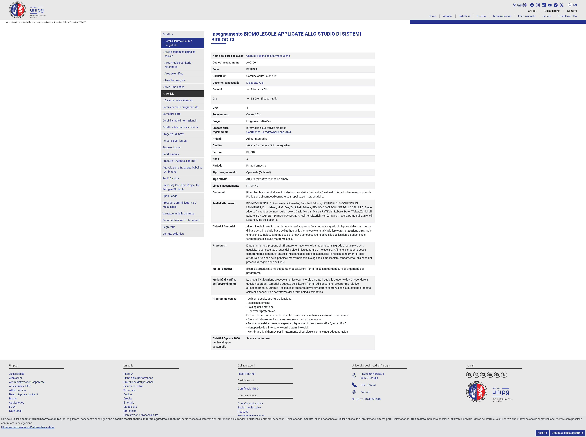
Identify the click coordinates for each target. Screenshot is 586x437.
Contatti (572, 10)
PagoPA (128, 373)
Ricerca (481, 16)
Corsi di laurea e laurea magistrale (178, 43)
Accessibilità (16, 373)
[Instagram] (538, 5)
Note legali (15, 410)
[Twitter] (562, 5)
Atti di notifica (17, 390)
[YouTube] (550, 5)
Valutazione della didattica (178, 213)
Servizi (547, 16)
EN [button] (575, 4)
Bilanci (13, 398)
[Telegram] (556, 5)
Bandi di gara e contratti (23, 394)
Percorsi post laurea (175, 140)
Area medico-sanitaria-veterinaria (178, 64)
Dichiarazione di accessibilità (140, 415)
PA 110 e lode (171, 178)
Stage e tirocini (172, 147)
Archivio (169, 93)
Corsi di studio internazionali (180, 120)
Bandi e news (171, 154)
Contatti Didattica (173, 233)
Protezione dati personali (138, 382)
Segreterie (169, 226)
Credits (127, 398)
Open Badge (170, 196)
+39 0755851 (368, 384)
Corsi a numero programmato (180, 107)
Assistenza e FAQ (19, 386)
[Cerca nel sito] (570, 5)
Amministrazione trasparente (27, 382)
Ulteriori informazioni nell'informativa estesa (27, 427)
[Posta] (519, 5)
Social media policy (249, 407)
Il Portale (128, 402)
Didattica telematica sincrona (180, 127)
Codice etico (16, 402)
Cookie (127, 394)
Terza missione (502, 16)
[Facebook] (532, 5)
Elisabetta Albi (255, 82)
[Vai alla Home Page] (27, 9)
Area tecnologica (175, 80)
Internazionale (526, 16)
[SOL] (524, 5)
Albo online (16, 377)
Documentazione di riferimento (181, 220)
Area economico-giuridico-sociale (180, 54)
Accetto (542, 432)
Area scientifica (174, 73)
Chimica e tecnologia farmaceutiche (268, 55)
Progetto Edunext (173, 134)
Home (432, 16)
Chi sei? (532, 10)
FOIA (12, 406)
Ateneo (447, 16)
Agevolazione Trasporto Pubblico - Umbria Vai (182, 169)
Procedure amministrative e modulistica (179, 204)
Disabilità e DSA (567, 16)
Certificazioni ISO (248, 388)
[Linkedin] (544, 5)
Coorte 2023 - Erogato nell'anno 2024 (268, 132)
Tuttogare (129, 390)
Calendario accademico (179, 100)
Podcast (243, 411)
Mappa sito (130, 406)
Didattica (464, 16)
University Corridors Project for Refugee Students (181, 187)
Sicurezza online (133, 386)
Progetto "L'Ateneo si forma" (179, 160)
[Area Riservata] (514, 5)
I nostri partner (246, 373)
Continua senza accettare (567, 432)
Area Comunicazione (250, 403)
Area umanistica (174, 87)
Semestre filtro (172, 113)
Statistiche (129, 410)
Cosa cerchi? (552, 10)
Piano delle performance (138, 377)
